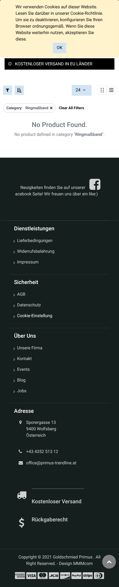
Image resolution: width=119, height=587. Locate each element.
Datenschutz (29, 305)
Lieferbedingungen (34, 240)
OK (59, 47)
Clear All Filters (71, 108)
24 (78, 90)
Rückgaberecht (50, 520)
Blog (21, 380)
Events (23, 369)
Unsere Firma (29, 348)
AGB (21, 294)
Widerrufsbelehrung (35, 251)
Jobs (22, 391)
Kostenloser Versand (57, 502)
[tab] (59, 64)
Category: (14, 108)
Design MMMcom (76, 563)
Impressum (27, 262)
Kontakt (24, 358)
